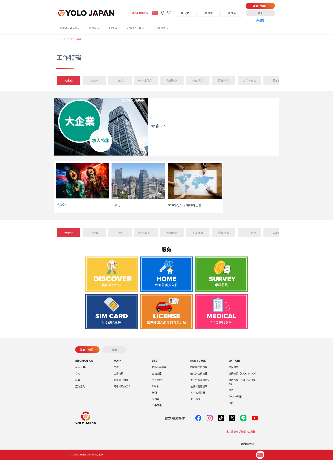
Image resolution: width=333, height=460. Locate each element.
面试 (210, 12)
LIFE (111, 28)
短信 (261, 20)
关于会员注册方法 (200, 380)
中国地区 (275, 80)
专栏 (77, 373)
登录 (260, 13)
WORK (92, 28)
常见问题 (233, 367)
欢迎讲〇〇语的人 (148, 80)
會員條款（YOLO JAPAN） (243, 373)
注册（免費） (260, 5)
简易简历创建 (121, 380)
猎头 (233, 12)
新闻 (77, 380)
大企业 (68, 80)
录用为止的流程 (198, 373)
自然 (120, 80)
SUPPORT (160, 28)
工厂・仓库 (249, 80)
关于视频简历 (197, 392)
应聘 (187, 12)
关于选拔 (195, 399)
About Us (80, 367)
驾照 (154, 392)
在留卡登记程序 (198, 386)
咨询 (231, 402)
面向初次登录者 (198, 367)
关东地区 (197, 80)
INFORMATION (68, 28)
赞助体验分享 (159, 367)
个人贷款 (157, 380)
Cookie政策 (235, 396)
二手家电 (157, 405)
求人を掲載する (140, 12)
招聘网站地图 (247, 443)
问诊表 (155, 399)
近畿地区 (223, 80)
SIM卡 (155, 386)
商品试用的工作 (122, 386)
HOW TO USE (134, 28)
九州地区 (171, 80)
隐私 (231, 390)
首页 (58, 39)
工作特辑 (67, 39)
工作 (116, 367)
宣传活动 (80, 386)
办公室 (94, 80)
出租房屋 (157, 373)
